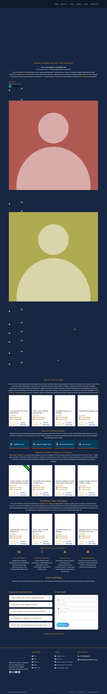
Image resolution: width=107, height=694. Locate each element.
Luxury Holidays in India (62, 668)
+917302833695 (85, 656)
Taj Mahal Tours (19, 444)
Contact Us (94, 4)
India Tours (59, 659)
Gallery (78, 4)
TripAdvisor (59, 76)
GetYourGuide (83, 76)
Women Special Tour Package (64, 665)
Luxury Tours (86, 444)
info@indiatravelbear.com (88, 660)
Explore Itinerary (13, 424)
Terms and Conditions (93, 692)
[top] (53, 690)
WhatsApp (23, 425)
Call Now (22, 422)
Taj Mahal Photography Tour (88, 411)
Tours (71, 4)
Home (56, 4)
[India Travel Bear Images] (19, 402)
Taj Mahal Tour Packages (46, 503)
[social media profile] (10, 672)
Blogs (86, 4)
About (35, 656)
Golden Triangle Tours (44, 444)
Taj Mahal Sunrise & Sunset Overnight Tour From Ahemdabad (88, 531)
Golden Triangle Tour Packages (64, 662)
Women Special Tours (66, 444)
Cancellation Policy (81, 692)
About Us (64, 4)
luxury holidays (26, 74)
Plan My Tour (36, 668)
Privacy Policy (72, 692)
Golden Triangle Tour (19, 455)
